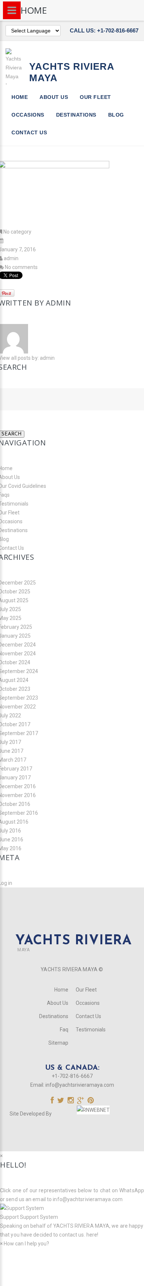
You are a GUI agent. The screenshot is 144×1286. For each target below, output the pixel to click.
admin (11, 258)
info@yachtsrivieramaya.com (79, 1085)
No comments (21, 267)
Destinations (76, 115)
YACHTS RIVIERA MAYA (80, 1226)
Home (19, 97)
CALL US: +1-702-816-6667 (104, 30)
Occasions (27, 115)
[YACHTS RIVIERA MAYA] (72, 927)
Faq (64, 1029)
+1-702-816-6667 (72, 1076)
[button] (72, 1212)
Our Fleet (95, 97)
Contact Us (29, 132)
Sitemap (58, 1043)
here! (92, 1235)
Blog (116, 115)
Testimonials (91, 1029)
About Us (54, 97)
